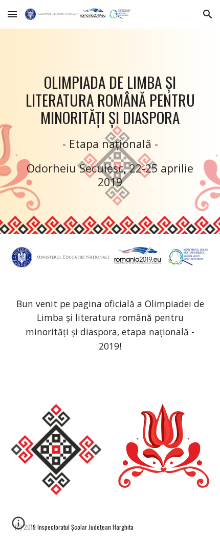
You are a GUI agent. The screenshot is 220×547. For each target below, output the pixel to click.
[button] (12, 14)
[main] (110, 131)
